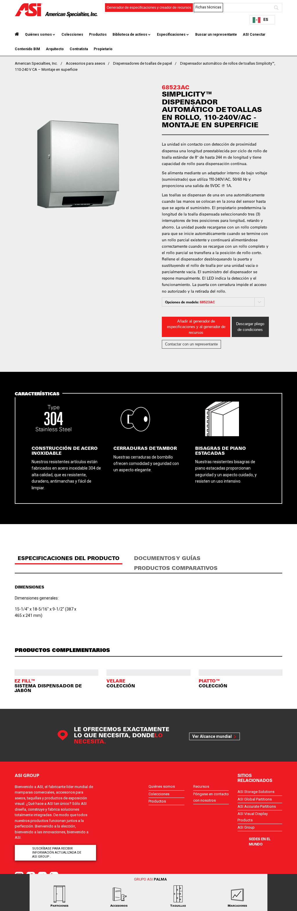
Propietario (103, 49)
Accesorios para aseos (85, 63)
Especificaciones (171, 34)
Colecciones (72, 34)
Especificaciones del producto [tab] (68, 558)
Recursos (201, 786)
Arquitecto (55, 49)
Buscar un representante (216, 34)
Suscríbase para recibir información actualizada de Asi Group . (56, 853)
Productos (98, 34)
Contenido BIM (27, 49)
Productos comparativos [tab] (176, 568)
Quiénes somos (38, 34)
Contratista (79, 49)
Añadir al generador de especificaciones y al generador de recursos (196, 327)
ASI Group (246, 827)
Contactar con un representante (191, 344)
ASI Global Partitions (255, 799)
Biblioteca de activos (130, 34)
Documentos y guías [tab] (167, 558)
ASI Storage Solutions (256, 791)
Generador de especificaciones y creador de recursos (149, 8)
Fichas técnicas (208, 7)
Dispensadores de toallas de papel (142, 63)
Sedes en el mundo (260, 841)
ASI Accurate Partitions (257, 806)
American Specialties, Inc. (36, 63)
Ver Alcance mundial (212, 736)
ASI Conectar (254, 34)
